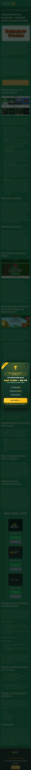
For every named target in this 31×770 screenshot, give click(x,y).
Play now (15, 400)
